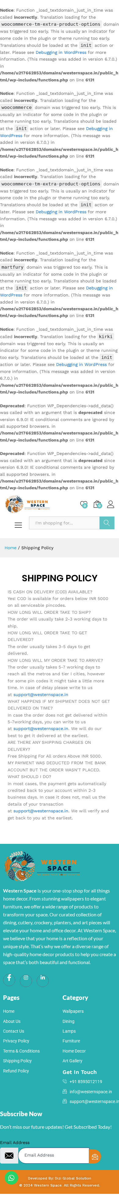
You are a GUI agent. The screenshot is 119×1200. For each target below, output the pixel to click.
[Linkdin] (43, 981)
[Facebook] (9, 980)
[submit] (95, 1157)
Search (106, 522)
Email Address (15, 1142)
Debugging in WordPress (61, 52)
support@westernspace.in (40, 694)
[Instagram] (26, 981)
